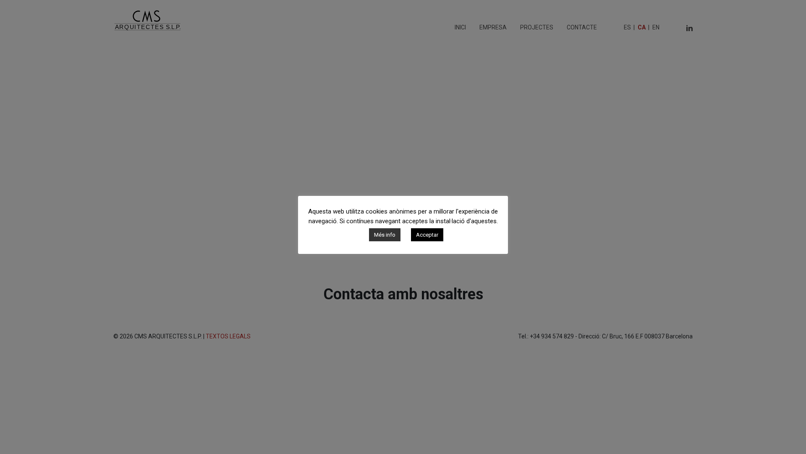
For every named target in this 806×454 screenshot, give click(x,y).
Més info (384, 235)
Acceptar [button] (427, 235)
